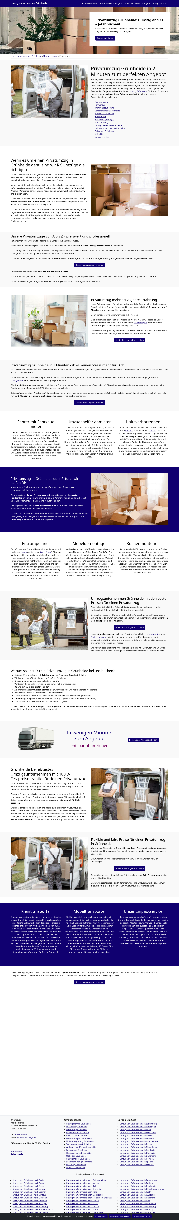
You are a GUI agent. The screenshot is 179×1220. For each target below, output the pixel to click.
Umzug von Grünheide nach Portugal (137, 1158)
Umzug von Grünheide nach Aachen (82, 1183)
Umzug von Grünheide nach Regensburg (138, 1180)
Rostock (129, 430)
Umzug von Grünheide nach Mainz (82, 1203)
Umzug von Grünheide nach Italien (136, 1144)
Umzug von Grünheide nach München (30, 1212)
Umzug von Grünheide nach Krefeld (82, 1200)
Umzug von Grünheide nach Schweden (138, 1132)
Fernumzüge (154, 634)
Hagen (24, 552)
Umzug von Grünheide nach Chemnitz (83, 1189)
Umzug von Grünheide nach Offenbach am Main (142, 1189)
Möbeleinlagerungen (104, 119)
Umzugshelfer (17, 380)
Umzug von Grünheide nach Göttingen (137, 1212)
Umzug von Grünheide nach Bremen (29, 1192)
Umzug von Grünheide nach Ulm (135, 1200)
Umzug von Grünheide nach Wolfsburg (138, 1206)
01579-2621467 (21, 1134)
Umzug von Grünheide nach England (137, 1138)
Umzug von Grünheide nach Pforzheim (138, 1203)
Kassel (152, 430)
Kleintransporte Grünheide (78, 1153)
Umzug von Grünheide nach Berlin (28, 1180)
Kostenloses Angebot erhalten (90, 265)
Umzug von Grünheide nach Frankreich (138, 1150)
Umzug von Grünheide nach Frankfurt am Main (34, 1209)
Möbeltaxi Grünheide (76, 1156)
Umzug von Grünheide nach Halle (81, 1192)
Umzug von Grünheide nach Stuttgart (30, 1203)
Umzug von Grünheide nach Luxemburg (138, 1123)
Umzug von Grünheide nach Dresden (30, 1197)
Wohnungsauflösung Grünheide (81, 1147)
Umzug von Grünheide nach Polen (135, 1129)
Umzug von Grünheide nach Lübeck (82, 1206)
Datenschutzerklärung (142, 1216)
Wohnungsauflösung (104, 107)
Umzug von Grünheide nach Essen (28, 1186)
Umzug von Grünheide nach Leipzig (29, 1189)
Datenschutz (17, 1154)
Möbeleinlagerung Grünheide (80, 1141)
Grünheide (104, 131)
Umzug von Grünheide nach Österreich (138, 1153)
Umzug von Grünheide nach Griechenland (139, 1141)
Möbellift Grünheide (75, 1167)
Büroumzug (100, 116)
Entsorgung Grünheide (76, 1150)
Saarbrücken (45, 552)
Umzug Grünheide (138, 91)
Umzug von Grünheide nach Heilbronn (137, 1197)
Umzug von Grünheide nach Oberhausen (85, 1212)
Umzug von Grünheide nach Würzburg (137, 1194)
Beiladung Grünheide (76, 1164)
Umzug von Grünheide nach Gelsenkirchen (86, 1180)
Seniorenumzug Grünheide (78, 1144)
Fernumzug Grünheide (76, 1129)
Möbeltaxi (104, 113)
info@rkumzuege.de (26, 1137)
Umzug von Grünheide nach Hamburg (30, 1206)
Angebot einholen (105, 38)
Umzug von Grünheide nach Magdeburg (85, 1194)
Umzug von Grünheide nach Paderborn (138, 1183)
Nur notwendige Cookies (119, 1216)
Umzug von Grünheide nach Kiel (81, 1186)
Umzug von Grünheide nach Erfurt (82, 1209)
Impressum (16, 1151)
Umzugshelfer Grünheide (78, 1158)
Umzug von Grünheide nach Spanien (137, 1161)
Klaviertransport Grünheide (79, 1138)
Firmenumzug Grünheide (77, 1132)
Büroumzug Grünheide (76, 1126)
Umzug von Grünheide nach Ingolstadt (138, 1186)
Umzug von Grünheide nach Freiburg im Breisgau (89, 1197)
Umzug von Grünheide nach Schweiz (137, 1164)
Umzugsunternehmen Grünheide (29, 3)
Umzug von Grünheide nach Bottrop (136, 1209)
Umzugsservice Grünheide (78, 1123)
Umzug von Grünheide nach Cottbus (29, 1194)
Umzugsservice (50, 56)
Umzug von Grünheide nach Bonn (28, 1183)
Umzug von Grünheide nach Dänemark (138, 1156)
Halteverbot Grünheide (76, 1135)
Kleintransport (140, 322)
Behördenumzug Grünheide (79, 1161)
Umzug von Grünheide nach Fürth (135, 1192)
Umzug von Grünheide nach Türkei (136, 1135)
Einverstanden (100, 1216)
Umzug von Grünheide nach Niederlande (138, 1147)
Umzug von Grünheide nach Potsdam (30, 1200)
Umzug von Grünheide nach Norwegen (138, 1126)
